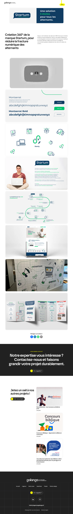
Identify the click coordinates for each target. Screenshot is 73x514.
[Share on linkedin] (35, 336)
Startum (39, 35)
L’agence (24, 486)
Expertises (39, 486)
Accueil (18, 486)
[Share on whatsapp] (38, 336)
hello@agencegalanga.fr (36, 505)
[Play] (36, 73)
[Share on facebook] (31, 336)
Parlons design (53, 486)
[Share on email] (41, 336)
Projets (46, 486)
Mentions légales (44, 510)
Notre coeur (31, 486)
